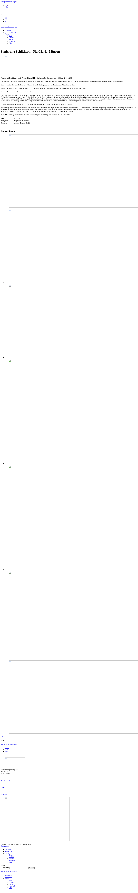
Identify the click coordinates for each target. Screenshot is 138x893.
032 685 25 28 (5, 780)
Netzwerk (12, 860)
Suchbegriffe (5, 868)
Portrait (11, 859)
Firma (7, 748)
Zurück (3, 736)
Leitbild (11, 857)
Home (7, 5)
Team (6, 749)
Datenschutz (5, 846)
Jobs (6, 7)
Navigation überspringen (9, 2)
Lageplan (4, 794)
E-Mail (3, 787)
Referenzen (8, 851)
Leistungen (8, 849)
